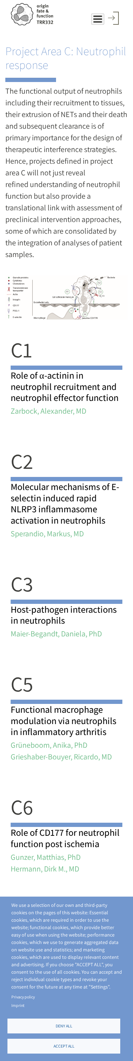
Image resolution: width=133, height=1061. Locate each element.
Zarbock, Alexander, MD (48, 411)
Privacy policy (23, 996)
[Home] (32, 14)
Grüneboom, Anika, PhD (49, 745)
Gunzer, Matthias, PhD (46, 857)
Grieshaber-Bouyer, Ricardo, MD (61, 757)
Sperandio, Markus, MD (47, 533)
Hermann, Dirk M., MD (45, 869)
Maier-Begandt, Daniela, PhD (56, 634)
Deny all (64, 1025)
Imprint (17, 1005)
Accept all (64, 1046)
